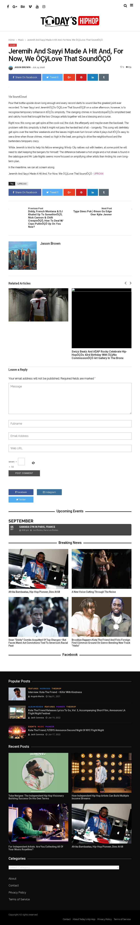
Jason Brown (23, 67)
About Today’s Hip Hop (84, 919)
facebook (22, 492)
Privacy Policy (17, 892)
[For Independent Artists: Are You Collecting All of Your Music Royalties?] (38, 823)
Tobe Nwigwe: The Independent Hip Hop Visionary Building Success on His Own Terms (36, 797)
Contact (14, 885)
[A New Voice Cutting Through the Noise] (101, 569)
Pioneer (60, 707)
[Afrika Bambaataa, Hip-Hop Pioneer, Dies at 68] (38, 569)
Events (32, 727)
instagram (50, 492)
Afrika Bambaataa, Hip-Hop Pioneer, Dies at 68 (34, 591)
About (12, 878)
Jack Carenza (37, 718)
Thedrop (56, 689)
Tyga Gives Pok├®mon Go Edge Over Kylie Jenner (92, 211)
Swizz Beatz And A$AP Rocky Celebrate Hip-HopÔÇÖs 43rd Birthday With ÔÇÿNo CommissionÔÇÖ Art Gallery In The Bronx (99, 355)
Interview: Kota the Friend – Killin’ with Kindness (55, 692)
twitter (22, 499)
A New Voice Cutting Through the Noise (94, 591)
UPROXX (98, 173)
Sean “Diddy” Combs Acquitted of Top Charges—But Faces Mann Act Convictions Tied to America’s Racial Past (38, 642)
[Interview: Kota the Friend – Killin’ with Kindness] (17, 694)
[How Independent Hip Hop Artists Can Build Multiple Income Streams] (101, 772)
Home (12, 40)
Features (33, 689)
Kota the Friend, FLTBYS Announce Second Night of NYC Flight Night (66, 730)
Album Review (35, 707)
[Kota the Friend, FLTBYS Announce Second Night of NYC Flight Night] (17, 732)
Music (21, 40)
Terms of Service (19, 899)
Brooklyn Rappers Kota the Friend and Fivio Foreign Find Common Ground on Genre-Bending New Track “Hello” (101, 642)
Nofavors (45, 689)
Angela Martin (37, 696)
